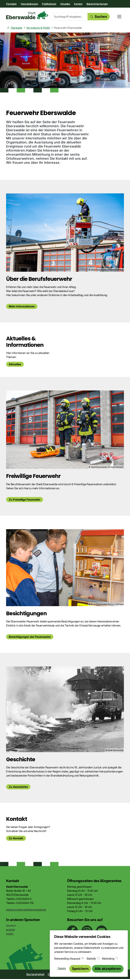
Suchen (101, 17)
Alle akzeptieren (108, 969)
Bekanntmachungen (97, 3)
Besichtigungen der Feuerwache (30, 636)
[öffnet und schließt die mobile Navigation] (119, 16)
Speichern (80, 969)
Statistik (91, 958)
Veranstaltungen (29, 3)
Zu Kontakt (16, 838)
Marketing (108, 958)
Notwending (67, 958)
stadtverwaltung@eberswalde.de (26, 909)
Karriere (78, 3)
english (10, 929)
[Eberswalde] (27, 15)
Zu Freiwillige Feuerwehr (24, 499)
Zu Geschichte (18, 787)
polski (10, 933)
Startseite (16, 27)
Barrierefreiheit (35, 974)
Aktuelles (65, 3)
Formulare (11, 3)
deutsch (11, 925)
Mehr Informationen (22, 306)
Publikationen (49, 3)
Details (62, 968)
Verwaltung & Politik (38, 27)
